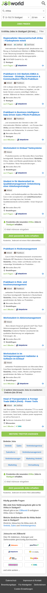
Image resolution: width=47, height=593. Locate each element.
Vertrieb (8, 446)
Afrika (6, 31)
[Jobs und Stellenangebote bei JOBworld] (12, 3)
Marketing (12, 465)
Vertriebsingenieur (34, 446)
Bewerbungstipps (8, 585)
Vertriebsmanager (12, 459)
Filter (41, 31)
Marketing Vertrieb (34, 459)
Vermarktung (33, 465)
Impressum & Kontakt (32, 580)
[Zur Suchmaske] (44, 3)
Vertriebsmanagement (31, 452)
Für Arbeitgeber (25, 585)
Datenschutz (11, 580)
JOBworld (23, 510)
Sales (19, 446)
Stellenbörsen (40, 585)
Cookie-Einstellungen (23, 589)
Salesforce (10, 452)
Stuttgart (22, 31)
